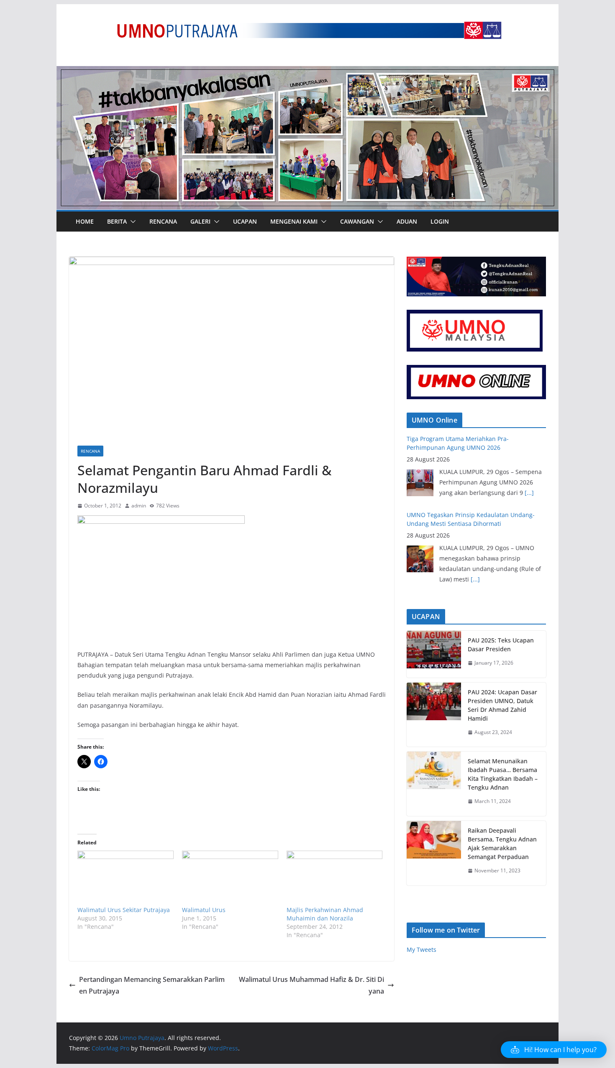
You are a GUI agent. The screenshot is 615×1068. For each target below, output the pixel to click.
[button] (131, 221)
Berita (117, 221)
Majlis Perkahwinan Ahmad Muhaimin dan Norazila (325, 914)
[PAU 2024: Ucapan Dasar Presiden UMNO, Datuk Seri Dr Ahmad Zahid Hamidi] (434, 715)
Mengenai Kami (294, 221)
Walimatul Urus (204, 910)
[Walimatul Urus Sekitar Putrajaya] (125, 878)
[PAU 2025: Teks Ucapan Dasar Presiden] (434, 654)
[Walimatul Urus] (230, 878)
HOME (85, 221)
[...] (529, 493)
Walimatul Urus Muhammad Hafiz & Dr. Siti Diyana (311, 985)
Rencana (163, 221)
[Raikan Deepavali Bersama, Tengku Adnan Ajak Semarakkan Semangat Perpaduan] (434, 853)
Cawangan (357, 221)
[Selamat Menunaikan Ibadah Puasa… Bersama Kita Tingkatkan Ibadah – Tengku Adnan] (434, 784)
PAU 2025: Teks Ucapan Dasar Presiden (501, 644)
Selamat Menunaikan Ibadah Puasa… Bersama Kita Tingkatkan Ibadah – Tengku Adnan (503, 774)
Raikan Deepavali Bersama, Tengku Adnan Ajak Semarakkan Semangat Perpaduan (502, 843)
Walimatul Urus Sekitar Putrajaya (123, 910)
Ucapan (245, 221)
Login (439, 221)
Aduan (407, 221)
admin (138, 505)
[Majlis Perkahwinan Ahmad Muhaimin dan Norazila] (335, 878)
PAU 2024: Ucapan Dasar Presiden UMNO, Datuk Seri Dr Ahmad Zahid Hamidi (502, 705)
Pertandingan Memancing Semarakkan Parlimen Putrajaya (152, 985)
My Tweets (421, 949)
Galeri (200, 221)
